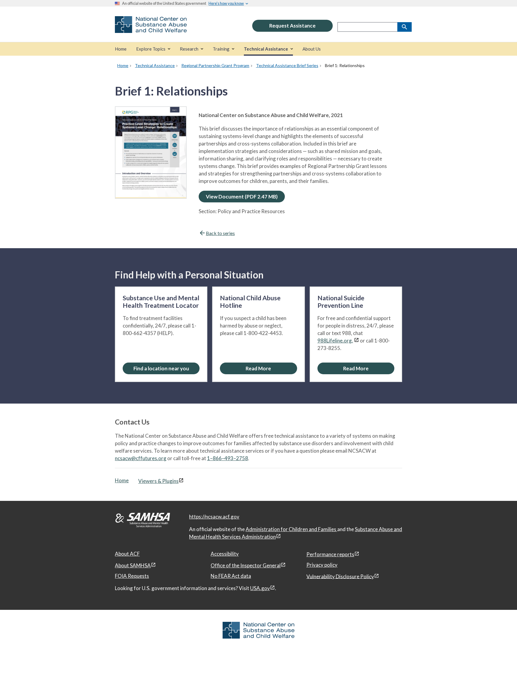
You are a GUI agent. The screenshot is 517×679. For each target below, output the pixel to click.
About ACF (127, 554)
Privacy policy (321, 565)
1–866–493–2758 (227, 458)
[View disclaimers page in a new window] (356, 340)
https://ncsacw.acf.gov (214, 516)
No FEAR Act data (231, 576)
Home (122, 480)
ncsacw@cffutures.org (140, 458)
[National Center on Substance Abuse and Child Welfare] (151, 29)
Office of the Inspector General (246, 565)
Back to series (220, 233)
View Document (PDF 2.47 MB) (242, 196)
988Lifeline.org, (335, 340)
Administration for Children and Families (291, 529)
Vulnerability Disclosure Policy (340, 576)
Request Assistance (292, 25)
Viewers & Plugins (158, 481)
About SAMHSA (133, 565)
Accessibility (225, 554)
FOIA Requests (132, 576)
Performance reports (330, 554)
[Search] (404, 27)
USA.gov (260, 588)
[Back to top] (500, 662)
